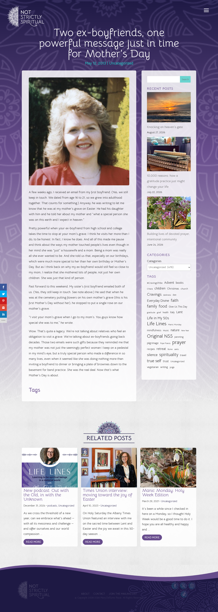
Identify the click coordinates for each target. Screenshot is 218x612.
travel (183, 355)
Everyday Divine (158, 301)
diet (174, 294)
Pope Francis (165, 343)
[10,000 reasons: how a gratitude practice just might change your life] (169, 155)
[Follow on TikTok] (184, 594)
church (184, 288)
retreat (161, 349)
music (166, 330)
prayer (179, 342)
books (179, 283)
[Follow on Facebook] (174, 585)
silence (152, 354)
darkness (167, 295)
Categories (154, 261)
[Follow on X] (183, 585)
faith (174, 300)
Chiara (150, 288)
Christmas (173, 288)
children (159, 288)
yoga (172, 367)
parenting (178, 336)
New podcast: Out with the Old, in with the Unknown (46, 495)
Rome (170, 349)
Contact (99, 594)
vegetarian (153, 367)
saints (176, 349)
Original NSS (160, 336)
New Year (185, 330)
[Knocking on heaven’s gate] (169, 108)
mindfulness (154, 330)
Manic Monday (174, 324)
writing (164, 367)
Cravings (154, 294)
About (85, 594)
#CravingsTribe (154, 282)
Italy (172, 312)
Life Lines (156, 323)
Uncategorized (121, 63)
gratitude (151, 312)
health (165, 312)
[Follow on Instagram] (192, 585)
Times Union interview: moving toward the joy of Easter (107, 495)
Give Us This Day (178, 306)
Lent (179, 312)
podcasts (52, 505)
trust (166, 361)
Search (185, 79)
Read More (33, 541)
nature (175, 330)
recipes (151, 349)
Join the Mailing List (123, 594)
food (163, 306)
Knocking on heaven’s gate (165, 127)
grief (159, 312)
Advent (169, 283)
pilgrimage (153, 343)
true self (154, 360)
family (152, 306)
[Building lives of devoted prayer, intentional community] (169, 214)
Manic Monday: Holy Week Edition (163, 493)
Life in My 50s (158, 318)
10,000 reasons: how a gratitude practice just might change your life (166, 181)
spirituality (168, 354)
